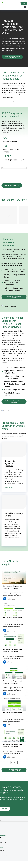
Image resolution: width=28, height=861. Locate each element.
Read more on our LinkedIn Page (15, 769)
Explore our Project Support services (14, 401)
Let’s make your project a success (12, 56)
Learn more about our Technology (14, 296)
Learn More (8, 487)
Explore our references (11, 185)
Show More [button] (14, 762)
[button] (24, 6)
